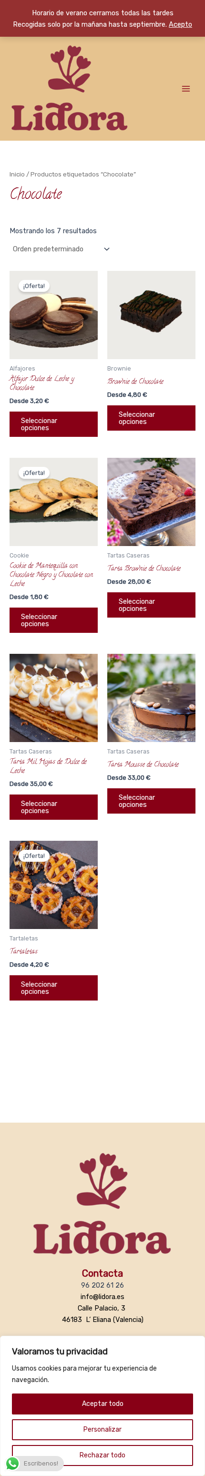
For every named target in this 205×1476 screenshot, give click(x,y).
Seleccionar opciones (39, 424)
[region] (102, 1406)
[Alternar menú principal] (185, 88)
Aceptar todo (102, 1404)
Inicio (17, 174)
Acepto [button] (180, 24)
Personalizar (102, 1429)
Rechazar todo (102, 1455)
